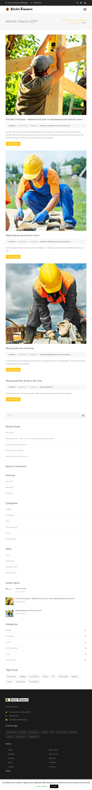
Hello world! (10, 433)
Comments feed (11, 567)
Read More (13, 144)
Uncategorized (11, 539)
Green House (66, 125)
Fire (53, 676)
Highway (75, 676)
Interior (42, 387)
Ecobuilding (10, 515)
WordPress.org (11, 573)
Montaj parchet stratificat (20, 348)
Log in (8, 555)
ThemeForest (34, 682)
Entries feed (10, 561)
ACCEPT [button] (54, 786)
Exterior (45, 676)
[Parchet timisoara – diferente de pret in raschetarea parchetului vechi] (46, 75)
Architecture (43, 125)
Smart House (49, 387)
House (8, 521)
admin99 (12, 125)
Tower (8, 533)
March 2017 (10, 487)
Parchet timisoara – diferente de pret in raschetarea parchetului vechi (44, 119)
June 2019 (9, 481)
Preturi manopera (12, 527)
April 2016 (9, 493)
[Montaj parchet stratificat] (46, 303)
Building (50, 125)
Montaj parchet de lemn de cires (24, 380)
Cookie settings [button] (41, 786)
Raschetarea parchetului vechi (22, 235)
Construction (57, 125)
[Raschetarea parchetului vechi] (46, 190)
